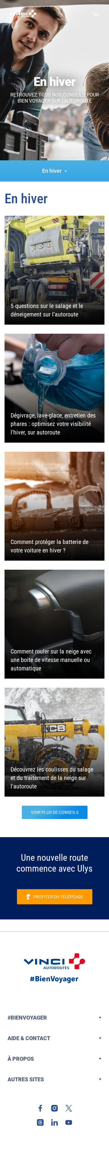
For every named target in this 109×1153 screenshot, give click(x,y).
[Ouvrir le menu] (95, 13)
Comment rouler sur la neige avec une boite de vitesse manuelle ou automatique (51, 660)
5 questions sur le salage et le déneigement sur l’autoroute (47, 310)
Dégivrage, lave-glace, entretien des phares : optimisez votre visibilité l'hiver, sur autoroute (53, 424)
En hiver (51, 171)
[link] (40, 1108)
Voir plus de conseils (54, 812)
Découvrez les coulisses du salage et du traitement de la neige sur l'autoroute (52, 778)
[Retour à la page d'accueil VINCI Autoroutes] (22, 13)
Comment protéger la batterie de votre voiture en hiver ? (49, 546)
